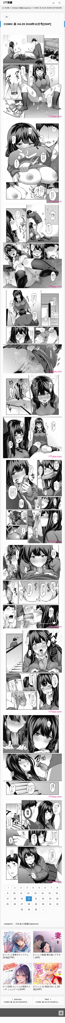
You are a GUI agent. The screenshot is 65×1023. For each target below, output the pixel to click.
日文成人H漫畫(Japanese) (21, 8)
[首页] (61, 1013)
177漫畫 (7, 2)
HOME (7, 8)
